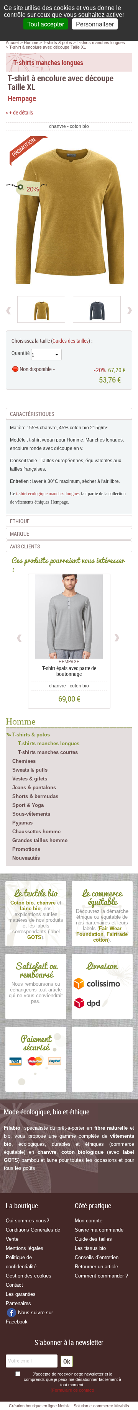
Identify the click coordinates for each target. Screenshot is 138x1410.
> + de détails (19, 112)
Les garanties (21, 1294)
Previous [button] (19, 637)
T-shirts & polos (31, 735)
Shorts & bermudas (35, 796)
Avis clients (25, 546)
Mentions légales (24, 1248)
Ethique (20, 521)
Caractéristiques (32, 413)
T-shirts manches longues (48, 743)
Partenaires (18, 1303)
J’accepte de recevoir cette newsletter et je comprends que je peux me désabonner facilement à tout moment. (72, 1382)
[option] (41, 309)
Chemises (24, 761)
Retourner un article (96, 1266)
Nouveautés (26, 858)
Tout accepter (45, 24)
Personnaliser (95, 24)
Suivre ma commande (99, 1230)
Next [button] (116, 637)
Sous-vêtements (31, 814)
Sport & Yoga (28, 805)
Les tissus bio (90, 1248)
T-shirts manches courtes (48, 752)
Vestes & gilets (29, 779)
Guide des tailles (93, 1239)
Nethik (64, 1405)
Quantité (21, 353)
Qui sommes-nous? (27, 1221)
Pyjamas (22, 823)
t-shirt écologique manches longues (48, 493)
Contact (14, 1285)
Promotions (26, 849)
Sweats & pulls (30, 770)
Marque (19, 533)
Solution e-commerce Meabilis (101, 1405)
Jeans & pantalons (34, 787)
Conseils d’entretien (96, 1257)
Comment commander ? (101, 1276)
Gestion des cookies (28, 1276)
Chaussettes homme (36, 831)
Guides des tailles (71, 340)
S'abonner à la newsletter (69, 1342)
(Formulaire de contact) (72, 1390)
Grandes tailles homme (39, 840)
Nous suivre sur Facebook (29, 1317)
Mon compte (88, 1221)
